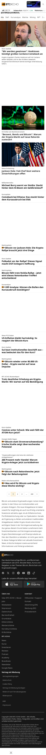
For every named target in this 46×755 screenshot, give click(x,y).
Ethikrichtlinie (7, 622)
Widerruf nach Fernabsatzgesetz (14, 692)
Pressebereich (30, 611)
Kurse (4, 644)
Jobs (3, 601)
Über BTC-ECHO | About (11, 598)
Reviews (5, 651)
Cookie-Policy (7, 684)
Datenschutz (7, 611)
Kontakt (28, 601)
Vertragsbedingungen (11, 676)
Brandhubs (6, 661)
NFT (38, 17)
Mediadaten (6, 605)
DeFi (7, 17)
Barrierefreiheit (8, 615)
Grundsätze (6, 618)
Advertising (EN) (31, 605)
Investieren (6, 647)
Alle (2, 17)
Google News (7, 668)
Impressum (6, 608)
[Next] (7, 751)
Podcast (5, 654)
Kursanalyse (16, 17)
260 (32, 494)
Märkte (25, 17)
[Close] (11, 752)
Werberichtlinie (8, 625)
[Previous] (2, 751)
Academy (5, 657)
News (4, 640)
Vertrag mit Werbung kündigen (14, 688)
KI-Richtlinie (6, 632)
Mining (33, 17)
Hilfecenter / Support (33, 598)
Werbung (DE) (30, 608)
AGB (4, 701)
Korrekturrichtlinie (9, 629)
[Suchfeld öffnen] (43, 4)
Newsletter (6, 664)
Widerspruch (7, 696)
